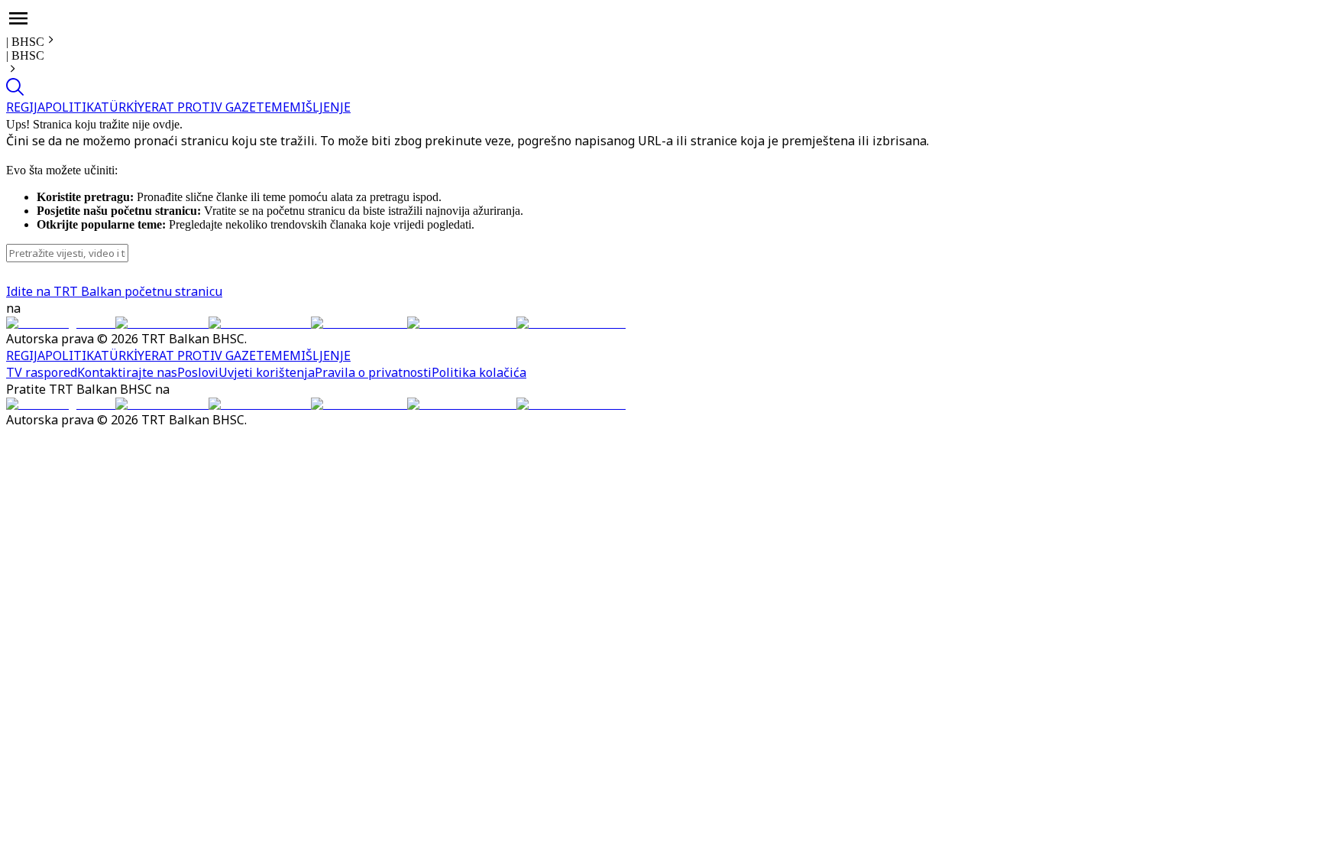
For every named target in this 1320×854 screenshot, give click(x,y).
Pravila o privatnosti (373, 372)
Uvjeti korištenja (266, 372)
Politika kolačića (479, 372)
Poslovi (197, 372)
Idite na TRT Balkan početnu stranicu (114, 291)
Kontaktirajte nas (127, 372)
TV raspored (41, 372)
